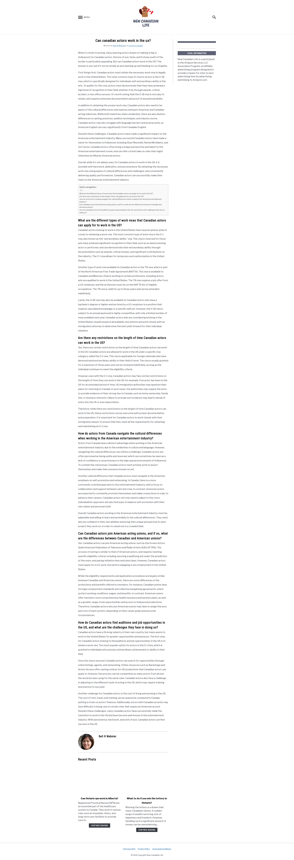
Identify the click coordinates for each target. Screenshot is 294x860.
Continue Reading (99, 825)
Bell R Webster (119, 46)
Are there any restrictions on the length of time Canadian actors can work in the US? (111, 196)
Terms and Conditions (161, 849)
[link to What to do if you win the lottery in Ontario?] (146, 779)
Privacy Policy (144, 849)
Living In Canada (136, 46)
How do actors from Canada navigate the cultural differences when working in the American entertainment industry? (120, 200)
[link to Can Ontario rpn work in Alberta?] (99, 779)
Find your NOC (129, 849)
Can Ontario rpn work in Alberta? (99, 798)
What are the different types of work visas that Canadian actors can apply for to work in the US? (116, 194)
